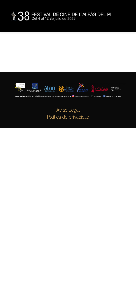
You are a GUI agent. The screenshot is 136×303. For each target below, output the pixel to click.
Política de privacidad (68, 117)
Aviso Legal (68, 110)
